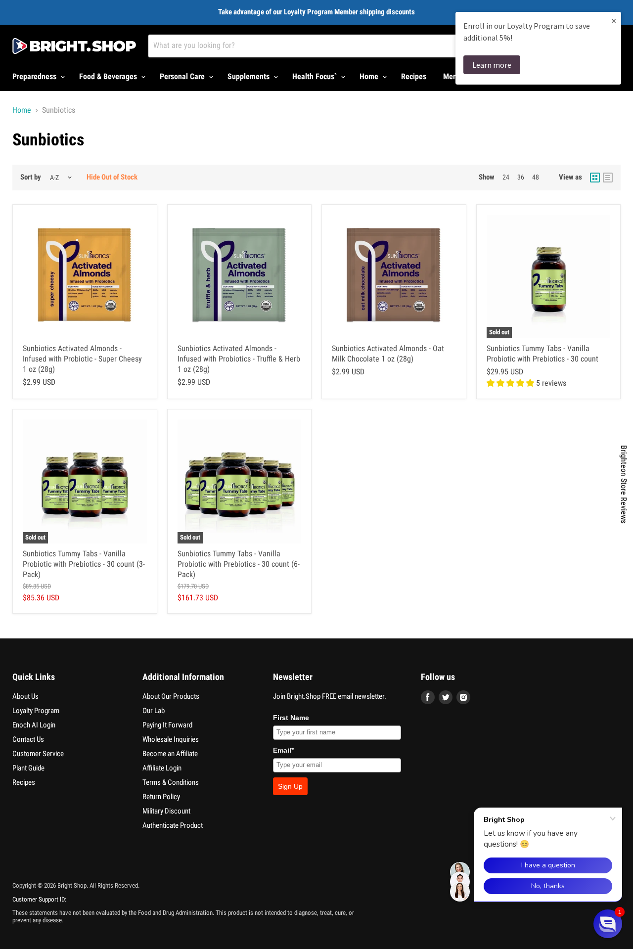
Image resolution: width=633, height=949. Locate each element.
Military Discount (166, 811)
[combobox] (340, 46)
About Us (25, 696)
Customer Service (38, 753)
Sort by (30, 177)
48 (535, 177)
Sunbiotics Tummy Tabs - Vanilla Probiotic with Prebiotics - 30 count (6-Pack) (239, 564)
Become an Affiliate (170, 753)
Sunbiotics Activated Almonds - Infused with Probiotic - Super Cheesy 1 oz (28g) (82, 359)
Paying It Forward (167, 725)
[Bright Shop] (74, 46)
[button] (607, 923)
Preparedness (35, 76)
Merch (453, 76)
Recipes (413, 76)
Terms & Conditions (170, 782)
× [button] (613, 20)
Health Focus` (315, 76)
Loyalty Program (35, 710)
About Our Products (170, 696)
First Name (291, 718)
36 (520, 177)
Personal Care (183, 76)
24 (505, 177)
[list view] (608, 177)
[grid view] (595, 177)
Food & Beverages (109, 76)
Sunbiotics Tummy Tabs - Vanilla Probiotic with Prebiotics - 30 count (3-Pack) (84, 564)
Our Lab (153, 710)
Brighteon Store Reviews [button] (624, 484)
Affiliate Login (161, 768)
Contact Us (28, 739)
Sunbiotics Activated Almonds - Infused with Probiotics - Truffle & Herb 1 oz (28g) (239, 359)
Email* (283, 750)
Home (370, 76)
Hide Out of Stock (112, 177)
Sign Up (290, 786)
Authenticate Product (172, 825)
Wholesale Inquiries (170, 739)
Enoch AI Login (33, 725)
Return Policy (161, 796)
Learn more (491, 65)
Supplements (249, 76)
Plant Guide (28, 768)
